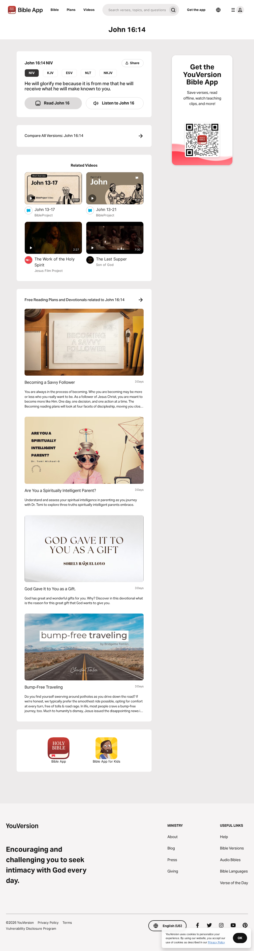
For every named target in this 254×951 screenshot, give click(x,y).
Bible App (58, 761)
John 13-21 (111, 209)
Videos (89, 10)
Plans (71, 10)
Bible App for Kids (106, 761)
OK (240, 938)
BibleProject (43, 215)
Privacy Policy (48, 923)
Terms (67, 923)
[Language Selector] (218, 10)
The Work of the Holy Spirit (54, 262)
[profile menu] (236, 10)
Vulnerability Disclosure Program (31, 928)
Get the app (196, 10)
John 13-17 (49, 209)
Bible (55, 10)
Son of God (105, 265)
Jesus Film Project (48, 271)
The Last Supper (116, 258)
